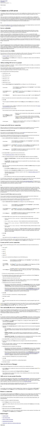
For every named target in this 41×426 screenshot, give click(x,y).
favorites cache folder (27, 381)
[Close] (0, 7)
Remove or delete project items (8, 419)
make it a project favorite (25, 378)
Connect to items (5, 415)
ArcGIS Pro (2, 1)
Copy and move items (6, 417)
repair (11, 25)
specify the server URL (10, 154)
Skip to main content (3, 0)
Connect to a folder (6, 55)
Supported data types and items (8, 421)
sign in (24, 132)
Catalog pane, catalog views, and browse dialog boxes (12, 423)
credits (14, 237)
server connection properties (28, 181)
